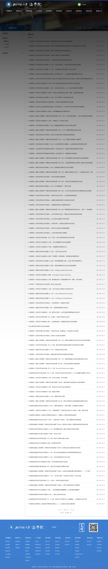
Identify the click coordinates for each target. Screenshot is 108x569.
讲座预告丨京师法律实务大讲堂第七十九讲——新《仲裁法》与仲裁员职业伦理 (51, 97)
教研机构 (7, 557)
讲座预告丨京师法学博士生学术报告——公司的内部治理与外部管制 (48, 233)
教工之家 (99, 547)
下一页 (72, 509)
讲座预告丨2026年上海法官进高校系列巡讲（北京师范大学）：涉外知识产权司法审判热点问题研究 (57, 106)
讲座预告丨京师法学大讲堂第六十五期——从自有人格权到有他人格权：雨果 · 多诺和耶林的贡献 (56, 92)
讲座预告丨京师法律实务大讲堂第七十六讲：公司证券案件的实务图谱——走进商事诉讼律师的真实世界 (58, 144)
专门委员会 (8, 554)
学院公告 (97, 28)
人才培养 (6, 44)
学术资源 (47, 554)
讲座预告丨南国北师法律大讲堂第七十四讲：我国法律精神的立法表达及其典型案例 (52, 265)
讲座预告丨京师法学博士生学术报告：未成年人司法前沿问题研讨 (47, 335)
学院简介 (7, 541)
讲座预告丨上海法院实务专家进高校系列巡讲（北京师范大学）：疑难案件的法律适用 (53, 153)
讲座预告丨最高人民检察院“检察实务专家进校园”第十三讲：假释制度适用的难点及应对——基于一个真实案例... (61, 209)
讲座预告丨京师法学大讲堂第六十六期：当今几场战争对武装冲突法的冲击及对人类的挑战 (54, 83)
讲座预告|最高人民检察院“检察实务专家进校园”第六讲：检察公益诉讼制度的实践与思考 (54, 447)
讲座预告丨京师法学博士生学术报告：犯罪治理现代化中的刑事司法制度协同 (50, 41)
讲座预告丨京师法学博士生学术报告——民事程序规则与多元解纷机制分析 (50, 204)
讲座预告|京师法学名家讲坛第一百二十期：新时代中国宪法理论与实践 (49, 438)
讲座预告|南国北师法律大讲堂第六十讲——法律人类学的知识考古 (47, 494)
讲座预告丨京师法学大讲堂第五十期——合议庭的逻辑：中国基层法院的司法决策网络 (53, 321)
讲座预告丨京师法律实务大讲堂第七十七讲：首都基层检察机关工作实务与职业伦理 (52, 125)
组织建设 (99, 541)
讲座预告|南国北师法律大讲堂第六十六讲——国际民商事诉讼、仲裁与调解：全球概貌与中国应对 (56, 405)
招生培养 (78, 538)
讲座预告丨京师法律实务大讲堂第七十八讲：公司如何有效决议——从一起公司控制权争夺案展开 (56, 88)
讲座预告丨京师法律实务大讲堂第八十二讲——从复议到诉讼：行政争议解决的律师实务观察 (55, 64)
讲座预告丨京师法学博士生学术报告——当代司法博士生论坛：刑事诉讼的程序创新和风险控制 (55, 214)
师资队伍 (28, 538)
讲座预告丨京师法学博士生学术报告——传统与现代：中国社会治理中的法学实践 (51, 223)
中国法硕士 (38, 554)
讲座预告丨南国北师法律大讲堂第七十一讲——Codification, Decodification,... (51, 298)
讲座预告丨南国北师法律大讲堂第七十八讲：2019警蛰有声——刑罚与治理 (50, 186)
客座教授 (27, 547)
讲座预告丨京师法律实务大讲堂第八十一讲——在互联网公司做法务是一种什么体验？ (53, 69)
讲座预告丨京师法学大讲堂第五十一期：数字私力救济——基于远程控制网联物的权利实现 (54, 312)
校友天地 (90, 538)
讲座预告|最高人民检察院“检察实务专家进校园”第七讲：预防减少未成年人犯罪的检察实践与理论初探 (58, 424)
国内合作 (67, 544)
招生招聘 (6, 47)
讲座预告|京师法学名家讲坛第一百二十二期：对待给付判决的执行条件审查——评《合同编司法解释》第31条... (60, 373)
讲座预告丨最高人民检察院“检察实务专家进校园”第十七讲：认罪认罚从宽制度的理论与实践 (55, 181)
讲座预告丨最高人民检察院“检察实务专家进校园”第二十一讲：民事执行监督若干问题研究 (55, 139)
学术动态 (47, 544)
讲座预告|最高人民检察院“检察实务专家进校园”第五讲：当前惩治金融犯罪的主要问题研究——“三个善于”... (60, 471)
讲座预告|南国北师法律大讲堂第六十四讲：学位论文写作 (45, 433)
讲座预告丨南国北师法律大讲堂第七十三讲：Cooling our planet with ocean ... (51, 270)
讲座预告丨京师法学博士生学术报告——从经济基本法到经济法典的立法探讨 (50, 60)
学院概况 (8, 538)
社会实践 (57, 544)
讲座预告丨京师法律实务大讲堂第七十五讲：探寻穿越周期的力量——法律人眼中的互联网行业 (55, 261)
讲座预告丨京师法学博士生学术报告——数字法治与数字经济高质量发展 (49, 228)
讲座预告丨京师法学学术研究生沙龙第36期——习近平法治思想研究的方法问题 (51, 102)
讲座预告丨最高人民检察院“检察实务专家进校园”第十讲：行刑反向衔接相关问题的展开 (54, 363)
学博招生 (77, 551)
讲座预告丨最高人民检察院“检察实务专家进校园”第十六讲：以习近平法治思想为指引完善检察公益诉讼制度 (60, 190)
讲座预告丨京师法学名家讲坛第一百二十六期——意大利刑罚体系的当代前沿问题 (51, 237)
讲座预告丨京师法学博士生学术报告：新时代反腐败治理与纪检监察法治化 (50, 50)
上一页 (59, 509)
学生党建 (99, 544)
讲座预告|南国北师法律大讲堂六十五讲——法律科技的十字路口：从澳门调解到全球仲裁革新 (55, 419)
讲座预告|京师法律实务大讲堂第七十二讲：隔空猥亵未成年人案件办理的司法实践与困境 (54, 429)
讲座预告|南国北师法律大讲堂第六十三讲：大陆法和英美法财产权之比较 (49, 457)
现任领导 (7, 547)
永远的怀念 (28, 557)
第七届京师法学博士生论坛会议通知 (39, 326)
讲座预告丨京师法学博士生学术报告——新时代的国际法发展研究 (47, 176)
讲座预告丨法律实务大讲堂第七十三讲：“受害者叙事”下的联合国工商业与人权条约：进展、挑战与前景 (58, 410)
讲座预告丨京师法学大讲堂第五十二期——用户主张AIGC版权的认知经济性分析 (51, 289)
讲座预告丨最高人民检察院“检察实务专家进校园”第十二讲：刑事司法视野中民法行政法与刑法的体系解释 (59, 340)
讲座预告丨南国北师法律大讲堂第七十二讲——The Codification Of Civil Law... (51, 293)
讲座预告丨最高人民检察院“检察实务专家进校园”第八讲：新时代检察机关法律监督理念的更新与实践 (58, 401)
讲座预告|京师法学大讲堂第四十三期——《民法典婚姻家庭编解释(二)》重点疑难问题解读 (54, 489)
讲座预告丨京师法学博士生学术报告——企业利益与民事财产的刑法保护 (49, 218)
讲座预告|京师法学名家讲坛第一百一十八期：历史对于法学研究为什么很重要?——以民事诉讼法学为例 (58, 499)
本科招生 (77, 541)
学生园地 (58, 538)
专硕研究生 (38, 547)
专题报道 (17, 547)
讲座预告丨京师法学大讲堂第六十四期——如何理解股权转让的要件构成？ (50, 111)
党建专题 (99, 551)
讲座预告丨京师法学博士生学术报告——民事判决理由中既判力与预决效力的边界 (51, 200)
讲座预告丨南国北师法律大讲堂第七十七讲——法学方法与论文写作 (48, 251)
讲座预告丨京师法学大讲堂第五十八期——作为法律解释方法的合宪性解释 (50, 242)
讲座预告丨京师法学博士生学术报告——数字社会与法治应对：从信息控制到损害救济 (53, 195)
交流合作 (68, 538)
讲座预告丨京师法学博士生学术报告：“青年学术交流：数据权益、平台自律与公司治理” (54, 331)
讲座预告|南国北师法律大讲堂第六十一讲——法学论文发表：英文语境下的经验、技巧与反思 (55, 475)
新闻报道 (17, 541)
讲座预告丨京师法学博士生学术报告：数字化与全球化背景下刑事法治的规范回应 (52, 134)
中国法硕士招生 (79, 554)
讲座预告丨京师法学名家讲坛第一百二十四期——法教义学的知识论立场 (49, 317)
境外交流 (67, 541)
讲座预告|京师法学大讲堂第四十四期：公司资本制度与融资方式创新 (48, 461)
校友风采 (89, 541)
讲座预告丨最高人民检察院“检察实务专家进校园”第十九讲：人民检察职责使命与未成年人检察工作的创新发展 (61, 162)
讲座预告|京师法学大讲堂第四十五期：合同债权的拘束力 (45, 443)
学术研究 (48, 538)
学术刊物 (47, 551)
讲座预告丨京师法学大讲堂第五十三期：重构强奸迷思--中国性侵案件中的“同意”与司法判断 (55, 279)
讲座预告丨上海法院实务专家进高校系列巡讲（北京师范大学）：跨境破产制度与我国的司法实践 (56, 148)
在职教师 (27, 541)
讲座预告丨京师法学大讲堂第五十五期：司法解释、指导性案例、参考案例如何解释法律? (54, 256)
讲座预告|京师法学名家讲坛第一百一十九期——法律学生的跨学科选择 (48, 480)
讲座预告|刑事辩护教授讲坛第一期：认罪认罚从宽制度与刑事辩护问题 (49, 466)
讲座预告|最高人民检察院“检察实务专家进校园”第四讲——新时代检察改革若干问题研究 (54, 485)
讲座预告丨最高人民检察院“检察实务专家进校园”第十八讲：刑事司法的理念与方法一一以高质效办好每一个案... (61, 172)
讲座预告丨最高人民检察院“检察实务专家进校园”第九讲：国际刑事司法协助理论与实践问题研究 (57, 382)
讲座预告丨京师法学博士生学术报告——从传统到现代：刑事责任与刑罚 (49, 303)
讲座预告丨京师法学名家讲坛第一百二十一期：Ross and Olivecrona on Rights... (52, 368)
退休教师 (27, 554)
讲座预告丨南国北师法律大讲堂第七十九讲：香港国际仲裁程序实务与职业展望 (51, 167)
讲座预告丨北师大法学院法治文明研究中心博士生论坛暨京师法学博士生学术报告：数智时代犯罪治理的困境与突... (61, 78)
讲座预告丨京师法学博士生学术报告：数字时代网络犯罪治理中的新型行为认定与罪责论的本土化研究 (57, 46)
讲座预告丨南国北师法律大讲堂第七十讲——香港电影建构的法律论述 (48, 307)
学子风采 (57, 554)
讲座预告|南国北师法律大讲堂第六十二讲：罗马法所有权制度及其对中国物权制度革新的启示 (55, 452)
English (84, 4)
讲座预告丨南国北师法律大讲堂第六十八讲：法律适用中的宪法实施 (48, 349)
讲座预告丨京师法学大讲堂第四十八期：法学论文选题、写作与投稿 (48, 377)
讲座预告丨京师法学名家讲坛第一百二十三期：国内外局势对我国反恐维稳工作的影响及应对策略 (56, 345)
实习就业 (57, 551)
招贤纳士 (27, 560)
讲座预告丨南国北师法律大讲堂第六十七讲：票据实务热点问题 (47, 396)
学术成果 (47, 547)
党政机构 (7, 551)
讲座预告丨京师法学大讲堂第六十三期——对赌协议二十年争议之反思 (48, 120)
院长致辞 (7, 544)
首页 (84, 28)
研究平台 (47, 541)
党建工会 (100, 538)
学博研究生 (38, 551)
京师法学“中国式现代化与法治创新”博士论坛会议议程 (45, 284)
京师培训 (77, 557)
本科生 (37, 541)
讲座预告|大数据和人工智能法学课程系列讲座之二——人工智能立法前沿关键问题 (52, 503)
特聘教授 (27, 544)
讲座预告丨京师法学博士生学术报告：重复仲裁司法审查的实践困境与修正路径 (51, 354)
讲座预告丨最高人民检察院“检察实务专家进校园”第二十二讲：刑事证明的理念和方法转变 (55, 130)
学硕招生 (77, 544)
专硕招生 (77, 547)
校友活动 (89, 544)
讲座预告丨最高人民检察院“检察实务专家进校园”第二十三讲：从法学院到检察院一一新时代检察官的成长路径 (61, 116)
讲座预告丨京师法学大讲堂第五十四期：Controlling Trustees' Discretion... (50, 275)
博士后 (27, 551)
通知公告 (6, 41)
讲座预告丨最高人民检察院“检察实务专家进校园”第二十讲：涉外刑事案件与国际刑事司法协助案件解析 (59, 158)
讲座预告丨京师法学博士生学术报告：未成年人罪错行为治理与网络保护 (49, 55)
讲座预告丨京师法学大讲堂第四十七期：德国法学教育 (44, 391)
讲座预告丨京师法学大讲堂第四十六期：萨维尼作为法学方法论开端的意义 (50, 387)
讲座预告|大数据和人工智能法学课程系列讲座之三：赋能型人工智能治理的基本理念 (52, 415)
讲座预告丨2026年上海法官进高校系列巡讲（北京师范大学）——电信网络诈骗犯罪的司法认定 (55, 74)
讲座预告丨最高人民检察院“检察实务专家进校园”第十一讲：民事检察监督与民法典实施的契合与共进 (58, 359)
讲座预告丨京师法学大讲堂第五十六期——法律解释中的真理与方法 (48, 247)
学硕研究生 (38, 544)
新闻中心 (90, 28)
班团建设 (57, 547)
